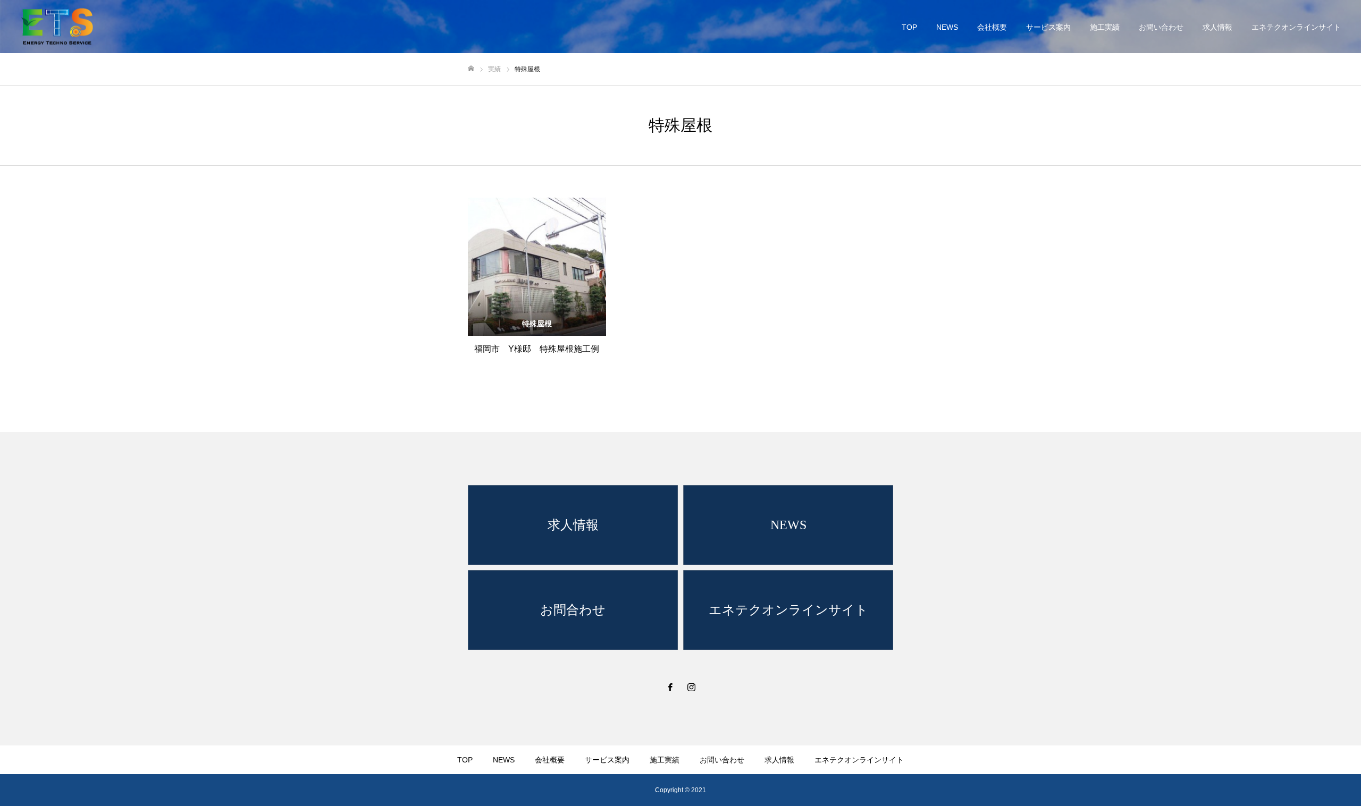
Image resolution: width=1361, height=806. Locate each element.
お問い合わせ (1161, 27)
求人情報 (1217, 27)
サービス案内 (1048, 27)
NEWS (947, 27)
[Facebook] (670, 687)
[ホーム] (471, 68)
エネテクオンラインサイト (1296, 27)
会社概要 (992, 27)
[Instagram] (691, 687)
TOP (909, 27)
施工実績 (1105, 27)
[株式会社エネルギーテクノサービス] (57, 27)
